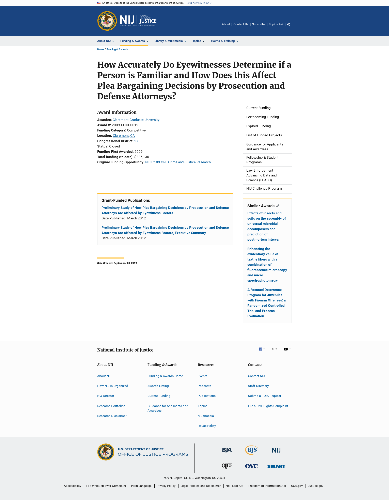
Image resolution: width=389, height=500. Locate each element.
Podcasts (204, 386)
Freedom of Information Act (267, 486)
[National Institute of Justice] (276, 453)
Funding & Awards (117, 49)
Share (291, 27)
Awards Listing (158, 386)
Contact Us (241, 24)
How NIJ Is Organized (112, 386)
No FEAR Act (234, 486)
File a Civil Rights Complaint (268, 406)
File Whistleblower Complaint (106, 486)
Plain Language (141, 486)
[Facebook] (263, 351)
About (226, 24)
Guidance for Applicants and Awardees (167, 408)
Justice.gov (315, 486)
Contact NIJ (256, 376)
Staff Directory (258, 386)
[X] (275, 351)
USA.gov (297, 486)
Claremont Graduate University (136, 120)
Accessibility (72, 486)
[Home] (138, 20)
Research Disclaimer (111, 416)
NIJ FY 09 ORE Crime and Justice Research (178, 162)
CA (132, 136)
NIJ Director (105, 396)
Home (100, 49)
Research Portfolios (111, 406)
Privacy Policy (166, 486)
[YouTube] (287, 351)
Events (202, 376)
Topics (202, 406)
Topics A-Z (276, 24)
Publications (207, 396)
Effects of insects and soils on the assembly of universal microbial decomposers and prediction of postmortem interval (266, 226)
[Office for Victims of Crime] (251, 469)
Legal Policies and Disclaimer (201, 486)
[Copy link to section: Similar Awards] (277, 205)
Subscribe (258, 24)
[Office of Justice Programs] (107, 21)
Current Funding (158, 396)
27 (136, 141)
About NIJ (104, 376)
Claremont (121, 136)
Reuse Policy (207, 426)
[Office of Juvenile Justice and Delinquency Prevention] (227, 469)
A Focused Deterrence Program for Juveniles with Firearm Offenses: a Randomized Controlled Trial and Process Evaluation (266, 303)
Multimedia (206, 416)
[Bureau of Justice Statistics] (251, 455)
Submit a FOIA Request (264, 396)
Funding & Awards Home (165, 376)
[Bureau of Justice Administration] (227, 453)
